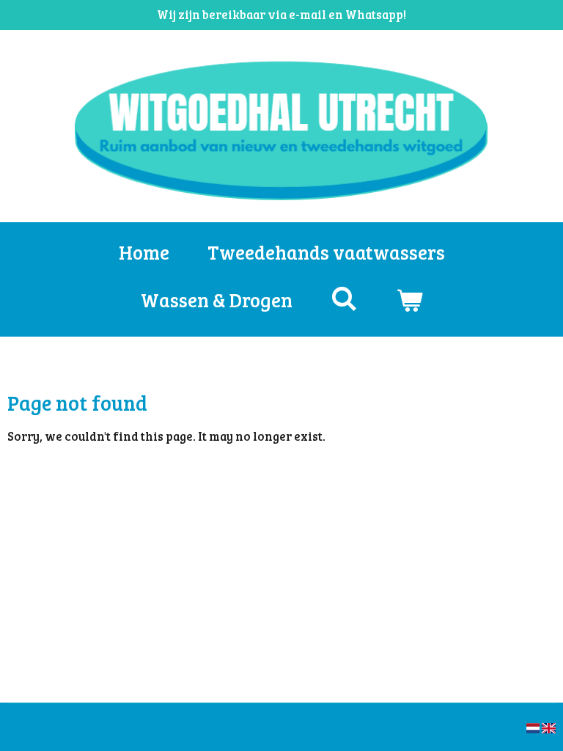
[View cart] (409, 299)
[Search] (343, 298)
